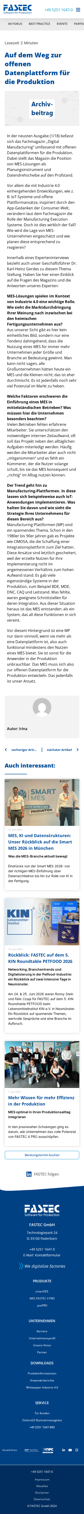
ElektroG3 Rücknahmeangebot (42, 1420)
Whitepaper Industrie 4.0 (42, 1387)
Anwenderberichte (42, 1380)
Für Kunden (42, 1413)
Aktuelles (42, 1486)
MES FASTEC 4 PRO (42, 1298)
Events (62, 24)
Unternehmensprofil (42, 1338)
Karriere (42, 1331)
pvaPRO (42, 1305)
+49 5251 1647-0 (59, 9)
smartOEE (42, 1291)
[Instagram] (76, 1450)
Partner (42, 1352)
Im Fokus (15, 24)
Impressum (42, 1479)
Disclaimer (42, 1493)
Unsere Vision (42, 1345)
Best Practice (39, 24)
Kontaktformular (48, 1255)
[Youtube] (70, 1450)
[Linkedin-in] (63, 1450)
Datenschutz (42, 1499)
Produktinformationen (42, 1373)
